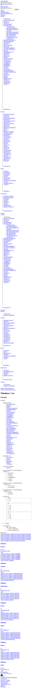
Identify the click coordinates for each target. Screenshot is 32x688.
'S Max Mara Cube (12, 37)
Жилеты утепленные (10, 127)
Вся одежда (7, 166)
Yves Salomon (8, 24)
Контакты (3, 686)
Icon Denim (7, 42)
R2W (6, 77)
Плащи (6, 148)
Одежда (3, 111)
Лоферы (6, 179)
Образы (2, 213)
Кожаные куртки (9, 131)
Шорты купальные (9, 342)
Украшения (7, 205)
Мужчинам (9, 4)
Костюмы (6, 135)
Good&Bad (7, 64)
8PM (5, 57)
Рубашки (7, 152)
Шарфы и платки (9, 206)
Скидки (3, 214)
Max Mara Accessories (13, 32)
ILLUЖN (6, 66)
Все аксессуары (8, 210)
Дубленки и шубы (9, 123)
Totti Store (7, 81)
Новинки (3, 15)
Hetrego (6, 46)
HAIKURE (7, 65)
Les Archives (7, 69)
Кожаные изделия (8, 197)
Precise (6, 76)
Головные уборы (9, 196)
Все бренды (7, 109)
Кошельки (7, 198)
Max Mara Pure (11, 36)
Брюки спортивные (9, 118)
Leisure (9, 30)
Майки (6, 142)
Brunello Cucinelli (9, 20)
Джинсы (7, 122)
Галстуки (6, 370)
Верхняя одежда (9, 114)
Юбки (6, 160)
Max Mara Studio (12, 28)
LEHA (6, 68)
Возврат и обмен (5, 681)
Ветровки (7, 119)
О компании (4, 678)
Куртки (6, 138)
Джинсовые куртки (9, 120)
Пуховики (7, 151)
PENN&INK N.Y (9, 52)
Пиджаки (6, 333)
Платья (6, 147)
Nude (6, 50)
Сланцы (6, 357)
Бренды (2, 16)
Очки (6, 200)
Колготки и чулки (9, 132)
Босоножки (7, 172)
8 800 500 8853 (4, 1)
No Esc (6, 73)
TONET (6, 80)
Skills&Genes (8, 78)
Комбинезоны (8, 134)
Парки (6, 146)
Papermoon (7, 74)
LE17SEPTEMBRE (9, 48)
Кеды (6, 176)
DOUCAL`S (7, 60)
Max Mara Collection (13, 29)
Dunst (6, 44)
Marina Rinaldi (8, 41)
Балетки (6, 171)
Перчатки (6, 201)
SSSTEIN (7, 53)
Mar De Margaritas (8, 70)
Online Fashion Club (5, 684)
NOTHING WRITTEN (10, 72)
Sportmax (10, 38)
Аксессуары (4, 193)
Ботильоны (7, 173)
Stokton (6, 54)
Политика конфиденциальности (9, 677)
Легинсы (6, 139)
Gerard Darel (7, 61)
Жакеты (7, 124)
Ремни (6, 202)
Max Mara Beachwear (13, 33)
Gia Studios (7, 62)
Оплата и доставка (5, 680)
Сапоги (6, 181)
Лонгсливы (7, 140)
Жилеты (6, 126)
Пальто (6, 144)
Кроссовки (7, 177)
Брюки (6, 116)
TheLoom (7, 56)
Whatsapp (7, 388)
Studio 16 (3, 685)
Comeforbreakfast (8, 58)
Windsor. (6, 84)
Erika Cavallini (8, 45)
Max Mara (7, 25)
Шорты (6, 159)
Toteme (6, 22)
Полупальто (7, 150)
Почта (11, 388)
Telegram (3, 388)
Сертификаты (4, 682)
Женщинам (3, 4)
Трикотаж (7, 156)
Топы (6, 155)
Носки (6, 143)
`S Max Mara (11, 26)
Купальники (7, 136)
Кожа (5, 130)
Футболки (7, 158)
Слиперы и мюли (8, 183)
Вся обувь (7, 191)
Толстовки (7, 154)
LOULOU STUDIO (9, 49)
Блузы (6, 115)
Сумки (6, 204)
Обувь (2, 168)
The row (6, 21)
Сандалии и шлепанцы (10, 180)
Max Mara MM (11, 34)
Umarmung (7, 82)
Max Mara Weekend (9, 40)
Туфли (6, 184)
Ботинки (6, 175)
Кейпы (6, 128)
